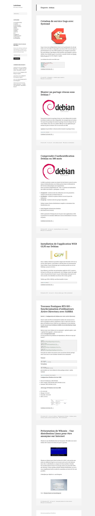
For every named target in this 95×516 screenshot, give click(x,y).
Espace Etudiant (17, 26)
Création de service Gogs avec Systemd (57, 22)
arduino (16, 23)
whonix (70, 501)
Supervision (17, 37)
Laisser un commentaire (47, 78)
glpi (63, 293)
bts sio (63, 229)
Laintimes (17, 5)
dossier (60, 142)
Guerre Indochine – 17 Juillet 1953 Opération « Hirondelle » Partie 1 (19, 85)
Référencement (18, 35)
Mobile (16, 30)
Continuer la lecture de (47, 69)
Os (14, 33)
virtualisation (17, 38)
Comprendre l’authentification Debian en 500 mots (57, 157)
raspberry (62, 77)
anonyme (59, 501)
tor (64, 501)
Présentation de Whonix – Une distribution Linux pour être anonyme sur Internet (57, 433)
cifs (54, 142)
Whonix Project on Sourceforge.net (52, 493)
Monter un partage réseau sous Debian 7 (58, 93)
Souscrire (17, 58)
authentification (58, 229)
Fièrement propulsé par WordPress (48, 513)
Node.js (16, 31)
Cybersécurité (18, 25)
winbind (49, 417)
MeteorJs (16, 29)
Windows (67, 416)
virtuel (67, 501)
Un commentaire (69, 293)
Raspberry (17, 34)
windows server (55, 417)
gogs (59, 77)
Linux (49, 142)
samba (46, 417)
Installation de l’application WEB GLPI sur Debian (59, 245)
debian (55, 77)
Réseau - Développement (59, 416)
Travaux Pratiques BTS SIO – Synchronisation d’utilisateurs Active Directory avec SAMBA (57, 309)
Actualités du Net (18, 22)
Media (15, 27)
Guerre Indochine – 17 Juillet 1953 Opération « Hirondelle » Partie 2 (20, 69)
